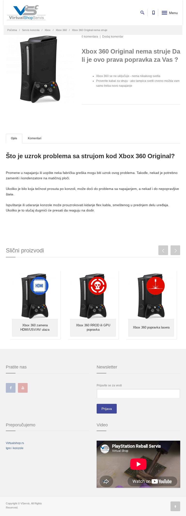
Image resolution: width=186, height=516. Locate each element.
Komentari (34, 138)
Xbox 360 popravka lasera (151, 327)
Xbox (48, 30)
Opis (14, 138)
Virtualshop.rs (15, 443)
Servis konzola (30, 30)
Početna (12, 30)
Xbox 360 (61, 30)
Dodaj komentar (112, 36)
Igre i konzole (14, 448)
